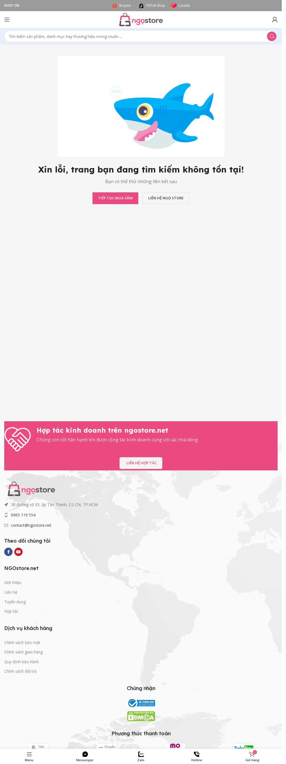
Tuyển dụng (15, 601)
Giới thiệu (12, 582)
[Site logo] (141, 19)
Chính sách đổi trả (20, 671)
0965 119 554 (23, 515)
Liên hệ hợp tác (142, 462)
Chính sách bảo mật (22, 642)
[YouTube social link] (18, 552)
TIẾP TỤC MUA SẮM (115, 197)
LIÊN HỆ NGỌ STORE (165, 197)
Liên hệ (10, 592)
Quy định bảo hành (21, 661)
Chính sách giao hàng (23, 652)
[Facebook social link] (8, 552)
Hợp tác (11, 611)
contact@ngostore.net (31, 525)
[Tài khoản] (274, 19)
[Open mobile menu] (7, 19)
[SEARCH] (272, 36)
